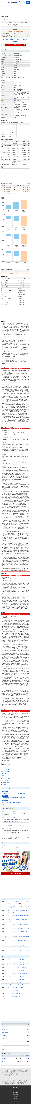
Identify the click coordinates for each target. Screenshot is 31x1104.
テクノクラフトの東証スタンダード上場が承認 (16, 973)
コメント (5, 39)
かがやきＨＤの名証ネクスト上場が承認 (14, 964)
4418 (2, 300)
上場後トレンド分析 (6, 778)
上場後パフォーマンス (7, 780)
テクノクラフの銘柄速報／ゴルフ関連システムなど (17, 928)
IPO (6, 5)
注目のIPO (3, 773)
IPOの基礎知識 (5, 782)
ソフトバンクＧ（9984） (10, 835)
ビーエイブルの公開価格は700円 (12, 996)
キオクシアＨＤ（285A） (10, 823)
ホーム (2, 5)
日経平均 (4, 1058)
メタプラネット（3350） (10, 811)
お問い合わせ (15, 1094)
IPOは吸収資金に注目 (7, 845)
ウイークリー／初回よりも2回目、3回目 (14, 945)
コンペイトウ (5, 1047)
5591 (2, 304)
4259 (2, 290)
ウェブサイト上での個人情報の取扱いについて (15, 1089)
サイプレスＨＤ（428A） (10, 817)
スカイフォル (5, 1038)
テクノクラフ (5, 1026)
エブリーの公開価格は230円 (11, 990)
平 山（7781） (8, 828)
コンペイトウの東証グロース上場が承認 (14, 979)
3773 (2, 282)
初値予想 (25, 39)
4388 (2, 296)
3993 (2, 286)
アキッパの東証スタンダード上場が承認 (14, 959)
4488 (2, 302)
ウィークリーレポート (7, 769)
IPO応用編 (3, 784)
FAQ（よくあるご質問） (15, 1092)
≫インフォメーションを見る (8, 804)
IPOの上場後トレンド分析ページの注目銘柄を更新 (13, 793)
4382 (2, 294)
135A (2, 280)
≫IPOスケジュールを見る (8, 1049)
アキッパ (4, 1035)
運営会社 (15, 1098)
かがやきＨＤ (5, 1032)
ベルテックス (5, 1029)
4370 (2, 292)
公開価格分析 (19, 39)
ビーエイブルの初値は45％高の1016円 (14, 984)
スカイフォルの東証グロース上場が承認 (14, 962)
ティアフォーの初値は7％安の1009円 (13, 993)
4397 (2, 298)
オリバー (4, 1041)
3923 (2, 284)
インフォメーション (15, 1096)
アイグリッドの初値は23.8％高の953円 (14, 987)
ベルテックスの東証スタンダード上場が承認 (15, 967)
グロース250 (4, 1064)
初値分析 (15, 41)
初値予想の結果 (5, 771)
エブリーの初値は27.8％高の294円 (13, 982)
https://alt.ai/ (16, 100)
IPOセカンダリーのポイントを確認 (10, 847)
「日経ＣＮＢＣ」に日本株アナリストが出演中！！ (13, 797)
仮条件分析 (11, 39)
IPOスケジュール (5, 767)
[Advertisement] (15, 10)
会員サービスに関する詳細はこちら (15, 44)
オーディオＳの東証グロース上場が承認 (14, 970)
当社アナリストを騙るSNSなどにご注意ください (13, 802)
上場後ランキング (5, 775)
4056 (2, 288)
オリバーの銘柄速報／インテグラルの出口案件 (16, 948)
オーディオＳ (5, 1044)
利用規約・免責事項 (15, 1087)
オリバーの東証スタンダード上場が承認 (14, 976)
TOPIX (3, 1061)
